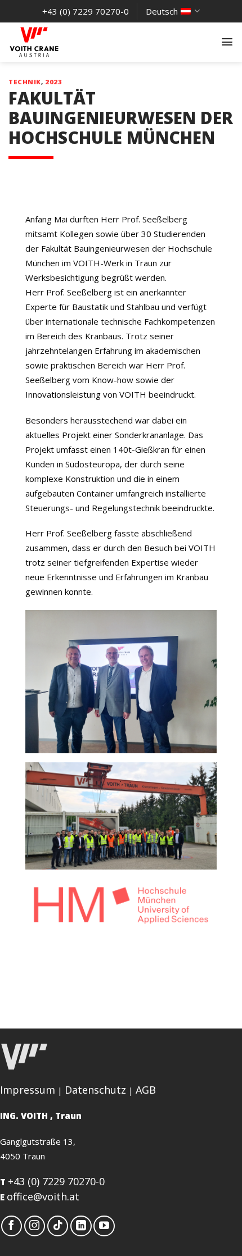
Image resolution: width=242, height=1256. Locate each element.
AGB (146, 1089)
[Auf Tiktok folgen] (58, 1226)
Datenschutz (95, 1089)
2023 (53, 82)
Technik (24, 82)
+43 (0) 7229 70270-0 (56, 1181)
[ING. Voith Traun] (64, 42)
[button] (227, 42)
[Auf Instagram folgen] (35, 1226)
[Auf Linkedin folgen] (81, 1226)
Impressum (27, 1089)
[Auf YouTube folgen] (104, 1226)
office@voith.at (43, 1196)
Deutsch (162, 11)
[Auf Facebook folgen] (12, 1226)
